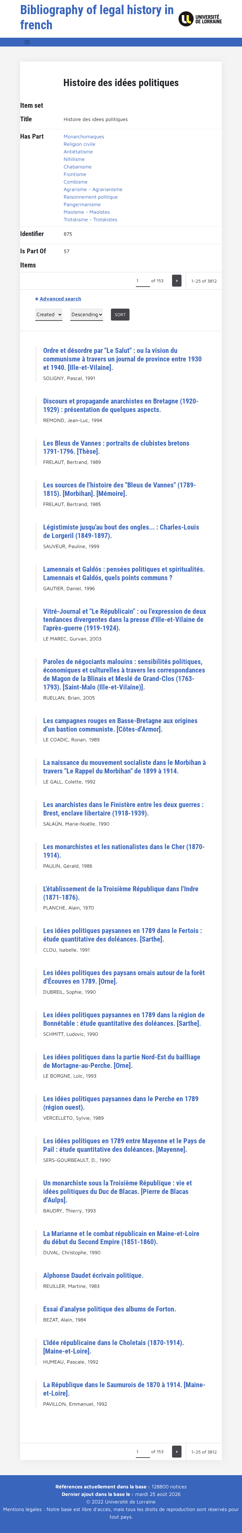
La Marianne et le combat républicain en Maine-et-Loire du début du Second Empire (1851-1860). (121, 1237)
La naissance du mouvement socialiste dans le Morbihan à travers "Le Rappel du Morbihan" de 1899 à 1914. (124, 766)
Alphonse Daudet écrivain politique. (93, 1275)
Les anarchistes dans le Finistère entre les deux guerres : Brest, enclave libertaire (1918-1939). (123, 808)
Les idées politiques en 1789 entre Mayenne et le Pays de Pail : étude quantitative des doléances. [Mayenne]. (124, 1145)
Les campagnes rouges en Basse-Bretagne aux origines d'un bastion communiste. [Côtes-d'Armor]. (120, 725)
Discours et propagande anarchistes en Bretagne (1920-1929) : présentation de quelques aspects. (121, 405)
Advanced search (60, 298)
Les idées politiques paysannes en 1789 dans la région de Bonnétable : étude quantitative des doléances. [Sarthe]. (124, 1019)
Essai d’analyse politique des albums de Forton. (109, 1309)
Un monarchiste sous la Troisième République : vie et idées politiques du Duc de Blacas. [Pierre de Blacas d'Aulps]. (117, 1191)
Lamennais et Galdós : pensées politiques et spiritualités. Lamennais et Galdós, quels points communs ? (124, 573)
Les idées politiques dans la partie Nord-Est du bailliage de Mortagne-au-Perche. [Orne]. (121, 1061)
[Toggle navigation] (27, 42)
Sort (120, 314)
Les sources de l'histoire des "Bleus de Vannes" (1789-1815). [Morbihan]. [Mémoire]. (119, 489)
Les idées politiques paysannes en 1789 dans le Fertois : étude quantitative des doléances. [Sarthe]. (122, 934)
